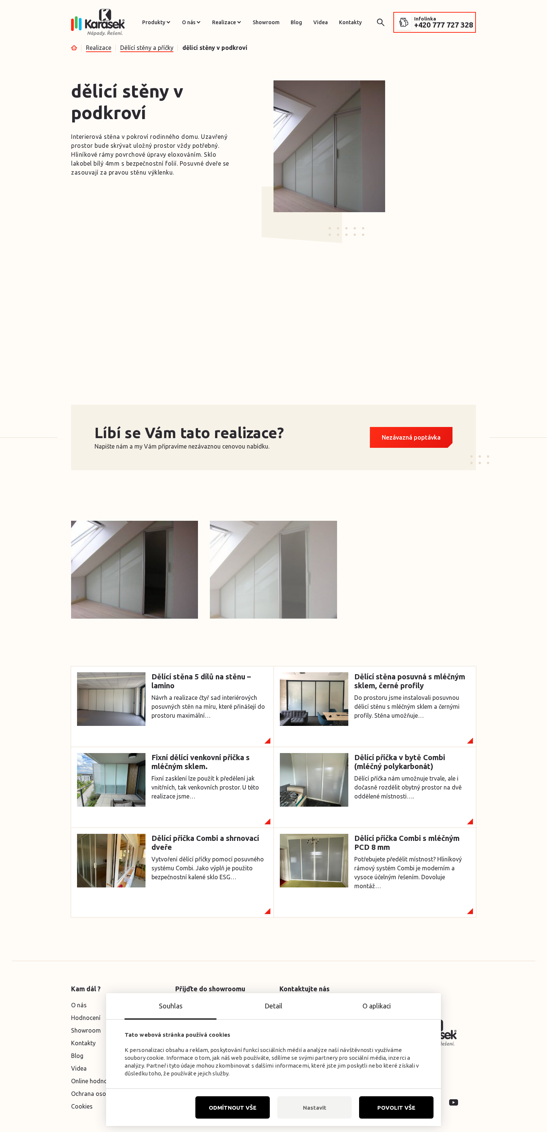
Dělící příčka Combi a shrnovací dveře (205, 842)
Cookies (82, 1106)
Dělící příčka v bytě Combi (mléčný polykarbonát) (399, 762)
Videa (320, 22)
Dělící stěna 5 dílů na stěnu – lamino (201, 681)
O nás (188, 22)
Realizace (224, 22)
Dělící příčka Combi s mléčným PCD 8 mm (407, 842)
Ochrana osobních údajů (104, 1093)
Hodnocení (85, 1017)
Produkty (153, 22)
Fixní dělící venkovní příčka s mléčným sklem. (200, 762)
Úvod (74, 47)
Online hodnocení (94, 1081)
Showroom (266, 22)
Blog (296, 22)
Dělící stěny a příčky (146, 47)
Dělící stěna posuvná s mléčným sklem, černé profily (409, 681)
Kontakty (350, 22)
